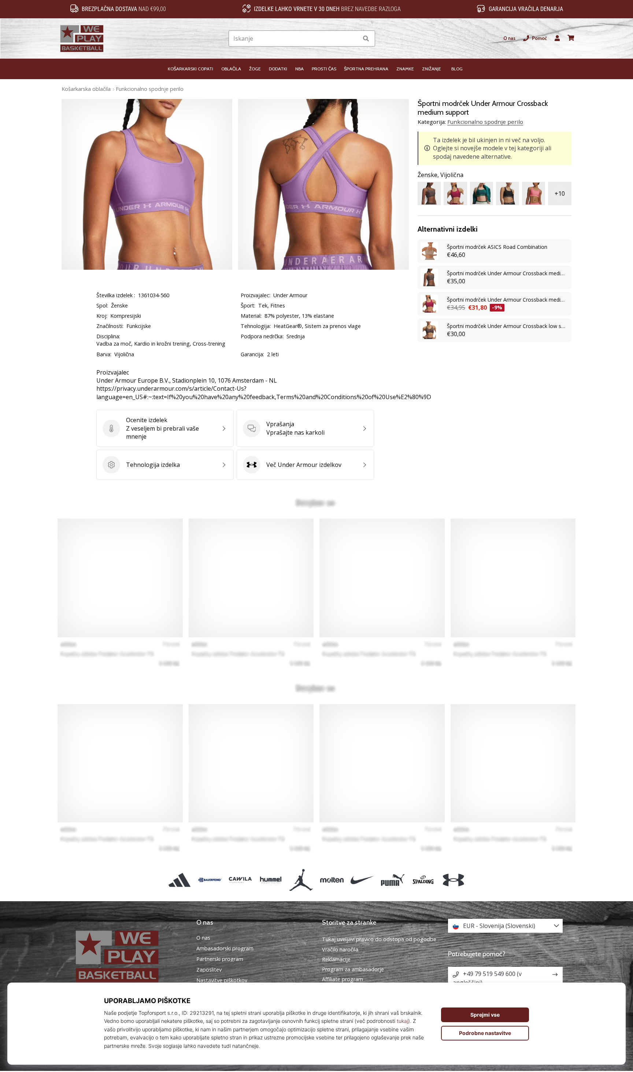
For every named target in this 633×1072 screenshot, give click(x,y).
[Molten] (331, 880)
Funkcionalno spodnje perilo (150, 88)
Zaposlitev (209, 969)
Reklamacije (336, 959)
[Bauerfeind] (210, 880)
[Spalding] (423, 880)
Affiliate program (342, 979)
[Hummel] (271, 880)
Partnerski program (219, 959)
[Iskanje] (366, 39)
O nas (509, 38)
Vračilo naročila (340, 949)
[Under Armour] (453, 880)
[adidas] (179, 880)
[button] (352, 39)
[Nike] (362, 880)
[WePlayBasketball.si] (127, 956)
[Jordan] (301, 880)
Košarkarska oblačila (86, 88)
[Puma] (392, 880)
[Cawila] (240, 880)
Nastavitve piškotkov (221, 980)
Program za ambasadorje (353, 969)
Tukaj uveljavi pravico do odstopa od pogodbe (379, 939)
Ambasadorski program (224, 948)
